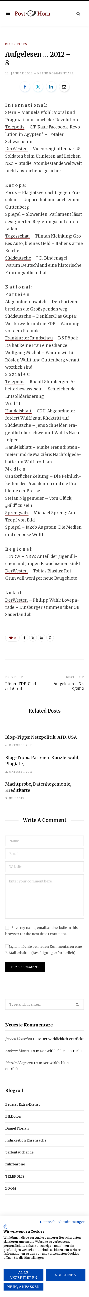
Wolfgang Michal (22, 352)
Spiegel (13, 214)
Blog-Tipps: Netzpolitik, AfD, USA (41, 737)
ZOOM (10, 1188)
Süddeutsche (18, 258)
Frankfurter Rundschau (29, 338)
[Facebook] (25, 87)
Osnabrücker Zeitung (27, 476)
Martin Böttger (16, 1063)
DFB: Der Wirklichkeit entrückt (58, 1039)
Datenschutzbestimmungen (62, 1222)
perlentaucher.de (19, 1152)
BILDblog (13, 1116)
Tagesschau (17, 236)
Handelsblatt (18, 411)
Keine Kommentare (55, 73)
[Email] (64, 87)
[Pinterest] (50, 638)
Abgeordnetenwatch (26, 301)
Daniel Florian (17, 1128)
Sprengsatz (16, 512)
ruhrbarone (15, 1164)
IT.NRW (12, 556)
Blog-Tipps (16, 44)
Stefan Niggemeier (24, 498)
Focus (11, 192)
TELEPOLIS (14, 1176)
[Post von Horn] (32, 13)
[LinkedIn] (51, 87)
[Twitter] (38, 87)
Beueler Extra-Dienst (22, 1104)
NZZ (9, 163)
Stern (10, 112)
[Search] (78, 13)
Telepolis (14, 127)
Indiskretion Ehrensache (25, 1140)
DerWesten (16, 148)
